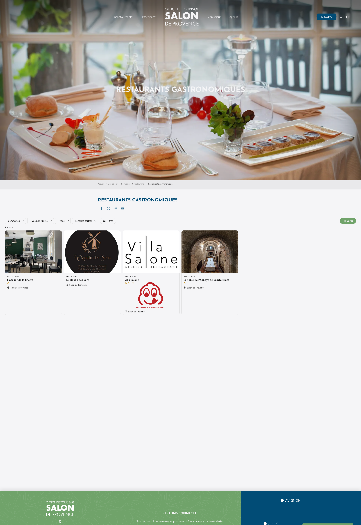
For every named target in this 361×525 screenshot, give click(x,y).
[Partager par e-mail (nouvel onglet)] (123, 208)
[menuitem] (124, 17)
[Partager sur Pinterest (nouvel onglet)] (115, 208)
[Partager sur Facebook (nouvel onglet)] (101, 208)
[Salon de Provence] (60, 509)
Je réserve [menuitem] (326, 16)
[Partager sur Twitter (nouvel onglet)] (108, 208)
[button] (340, 17)
